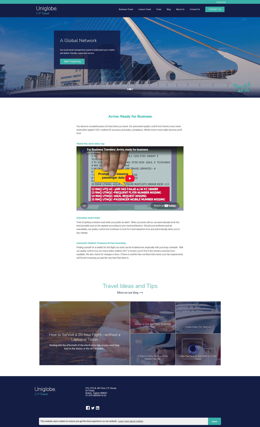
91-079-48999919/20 (95, 395)
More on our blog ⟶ (130, 292)
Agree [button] (214, 421)
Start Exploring (72, 61)
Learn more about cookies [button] (130, 421)
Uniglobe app (221, 2)
